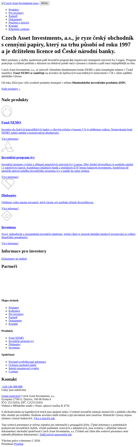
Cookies (13, 371)
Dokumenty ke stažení (14, 258)
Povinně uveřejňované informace (27, 361)
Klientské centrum (19, 29)
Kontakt (13, 25)
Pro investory (16, 12)
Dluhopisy (14, 344)
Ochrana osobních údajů (22, 365)
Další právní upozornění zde (56, 434)
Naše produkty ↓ (10, 88)
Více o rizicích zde (44, 418)
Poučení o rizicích (19, 22)
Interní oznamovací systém (24, 368)
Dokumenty (15, 19)
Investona (14, 347)
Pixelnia (18, 443)
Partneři (13, 16)
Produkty (14, 9)
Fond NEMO (16, 337)
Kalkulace (14, 310)
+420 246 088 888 (11, 386)
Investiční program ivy (21, 341)
